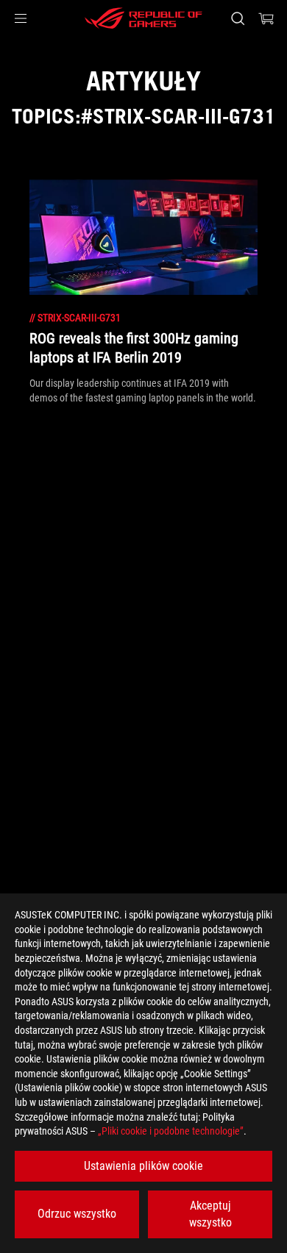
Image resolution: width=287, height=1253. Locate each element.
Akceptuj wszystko (210, 1214)
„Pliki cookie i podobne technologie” (171, 1131)
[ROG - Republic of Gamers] (143, 18)
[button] (20, 18)
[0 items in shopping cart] (266, 18)
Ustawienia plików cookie (143, 1166)
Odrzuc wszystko (77, 1214)
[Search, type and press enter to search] (237, 18)
